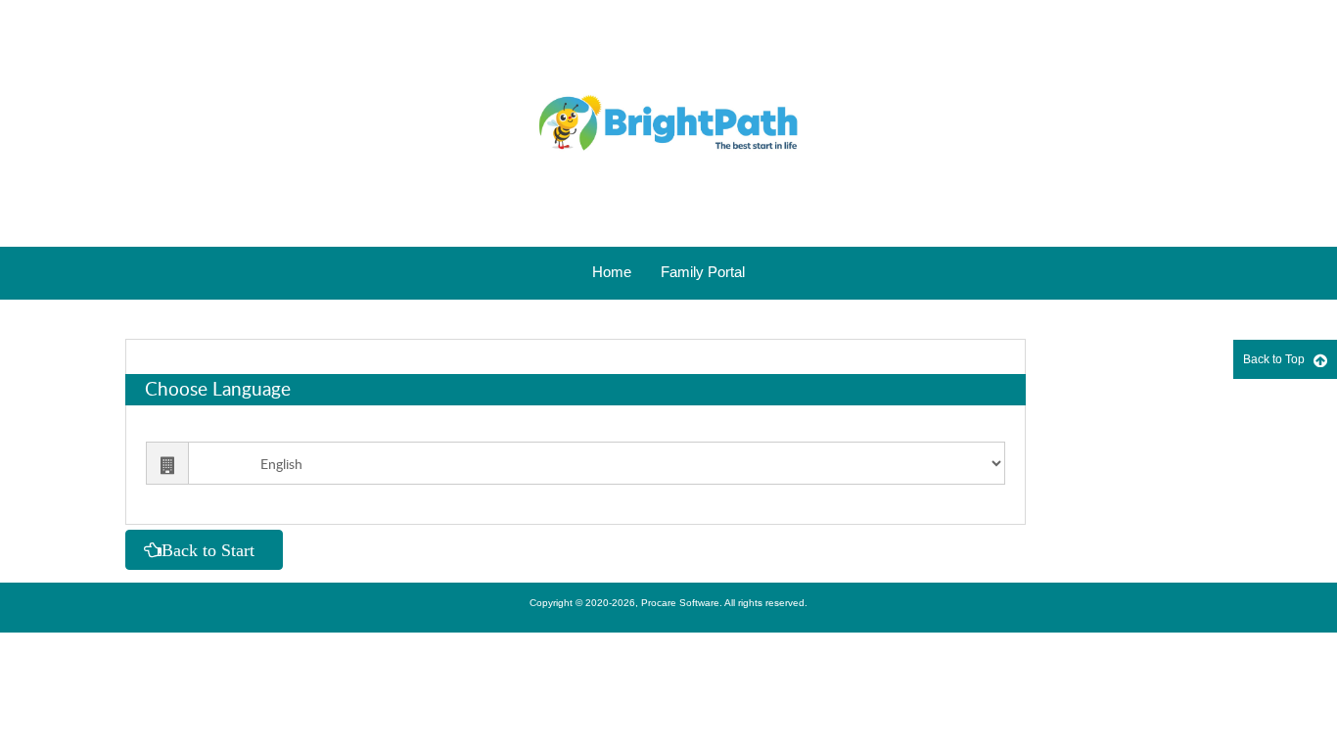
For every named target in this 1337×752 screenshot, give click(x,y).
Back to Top (1278, 359)
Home (611, 271)
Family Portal (703, 271)
